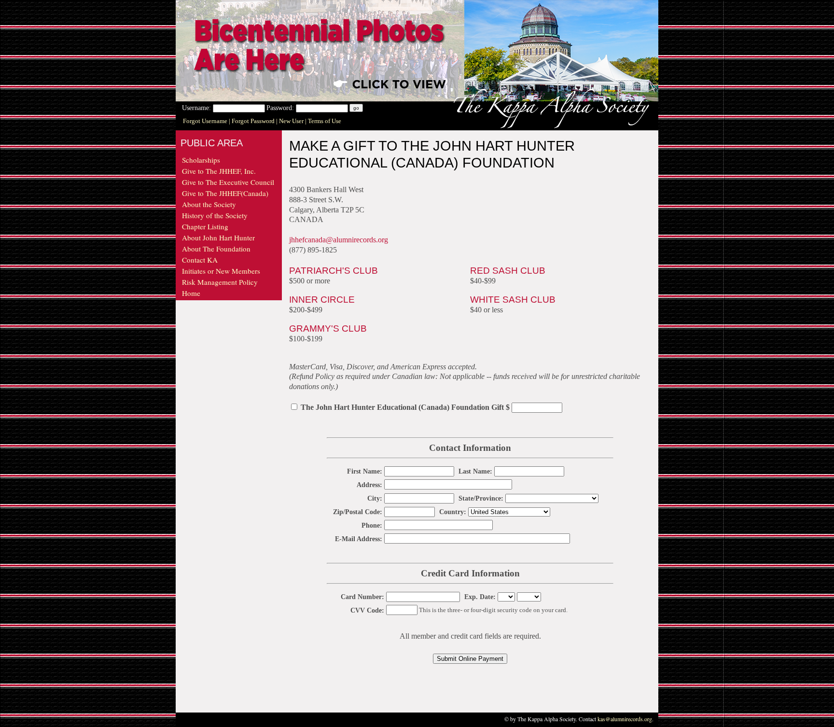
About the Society (209, 204)
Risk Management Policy (220, 282)
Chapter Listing (205, 226)
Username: (197, 108)
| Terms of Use (323, 121)
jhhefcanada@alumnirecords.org (338, 240)
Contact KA (200, 260)
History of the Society (215, 215)
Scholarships (201, 160)
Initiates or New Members (221, 271)
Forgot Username (206, 121)
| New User (290, 121)
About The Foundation (216, 248)
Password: (281, 108)
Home (191, 293)
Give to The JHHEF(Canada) (225, 193)
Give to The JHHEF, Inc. (219, 171)
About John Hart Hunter (218, 237)
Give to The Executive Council (228, 182)
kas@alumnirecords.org (625, 719)
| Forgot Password (252, 121)
